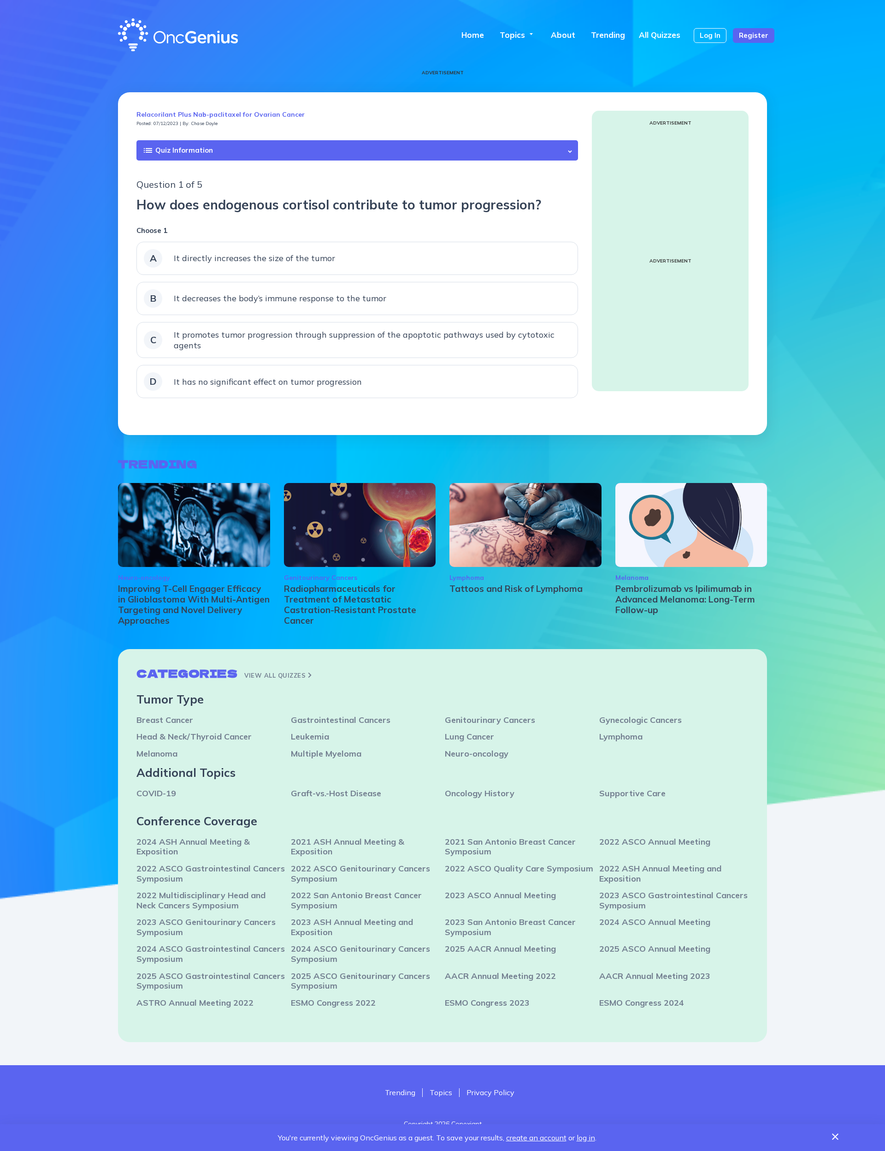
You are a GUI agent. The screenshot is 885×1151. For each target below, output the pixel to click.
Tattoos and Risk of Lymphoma (516, 588)
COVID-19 (156, 793)
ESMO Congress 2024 (641, 1002)
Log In (710, 35)
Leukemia (310, 736)
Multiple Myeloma (326, 753)
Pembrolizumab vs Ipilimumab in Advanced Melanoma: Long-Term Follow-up (685, 599)
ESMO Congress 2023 (487, 1002)
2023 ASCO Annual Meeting (500, 895)
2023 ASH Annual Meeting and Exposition (352, 927)
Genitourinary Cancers (320, 577)
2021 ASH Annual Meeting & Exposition (347, 846)
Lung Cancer (469, 736)
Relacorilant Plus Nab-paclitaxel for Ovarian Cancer (220, 114)
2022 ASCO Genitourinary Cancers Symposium (360, 873)
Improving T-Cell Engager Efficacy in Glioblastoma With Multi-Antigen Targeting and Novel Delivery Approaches (194, 604)
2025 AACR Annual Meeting (500, 948)
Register (753, 35)
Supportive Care (632, 793)
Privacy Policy (490, 1092)
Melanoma (632, 577)
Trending (608, 35)
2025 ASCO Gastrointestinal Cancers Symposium (210, 981)
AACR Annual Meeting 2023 (654, 976)
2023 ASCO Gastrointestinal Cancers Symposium (673, 900)
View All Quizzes (276, 675)
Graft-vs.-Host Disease (336, 793)
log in (586, 1137)
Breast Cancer (164, 720)
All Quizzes (659, 35)
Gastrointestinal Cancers (340, 720)
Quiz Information (177, 150)
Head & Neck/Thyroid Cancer (194, 736)
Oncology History (479, 793)
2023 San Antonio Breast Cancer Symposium (510, 927)
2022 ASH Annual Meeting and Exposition (660, 873)
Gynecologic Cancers (640, 720)
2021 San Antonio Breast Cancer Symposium (510, 846)
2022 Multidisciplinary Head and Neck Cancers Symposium (201, 900)
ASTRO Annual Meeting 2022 (195, 1002)
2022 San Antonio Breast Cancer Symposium (356, 900)
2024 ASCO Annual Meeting (654, 922)
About (563, 35)
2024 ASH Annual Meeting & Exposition (193, 846)
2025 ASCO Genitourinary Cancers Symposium (360, 981)
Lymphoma (466, 577)
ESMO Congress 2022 (333, 1002)
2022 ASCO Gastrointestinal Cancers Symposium (210, 873)
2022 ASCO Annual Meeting (654, 841)
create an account (536, 1137)
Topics (517, 35)
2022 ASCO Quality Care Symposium (519, 868)
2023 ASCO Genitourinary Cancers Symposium (206, 927)
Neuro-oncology (144, 577)
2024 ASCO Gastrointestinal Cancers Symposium (210, 953)
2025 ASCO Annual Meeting (654, 948)
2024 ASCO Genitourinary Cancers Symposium (360, 953)
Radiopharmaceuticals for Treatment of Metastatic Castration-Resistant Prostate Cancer (350, 604)
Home (472, 35)
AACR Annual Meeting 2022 (500, 976)
